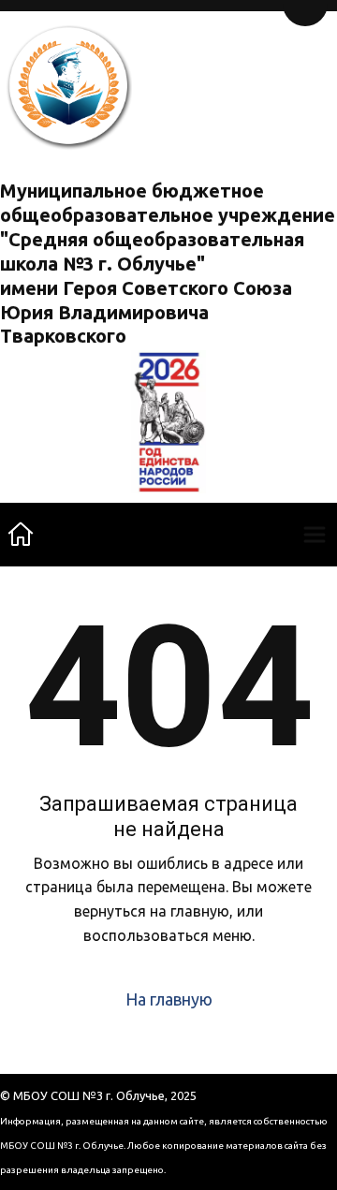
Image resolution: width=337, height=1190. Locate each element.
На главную (168, 999)
